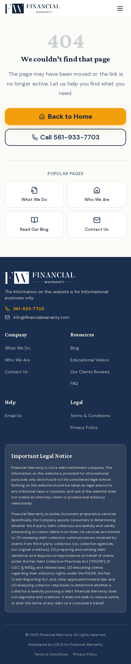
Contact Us (16, 371)
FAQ (74, 383)
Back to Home (70, 116)
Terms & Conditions (90, 415)
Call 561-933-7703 (70, 137)
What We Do (17, 348)
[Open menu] (120, 8)
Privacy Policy (84, 427)
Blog (74, 348)
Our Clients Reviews (90, 371)
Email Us (13, 415)
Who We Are (17, 360)
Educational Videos (89, 360)
